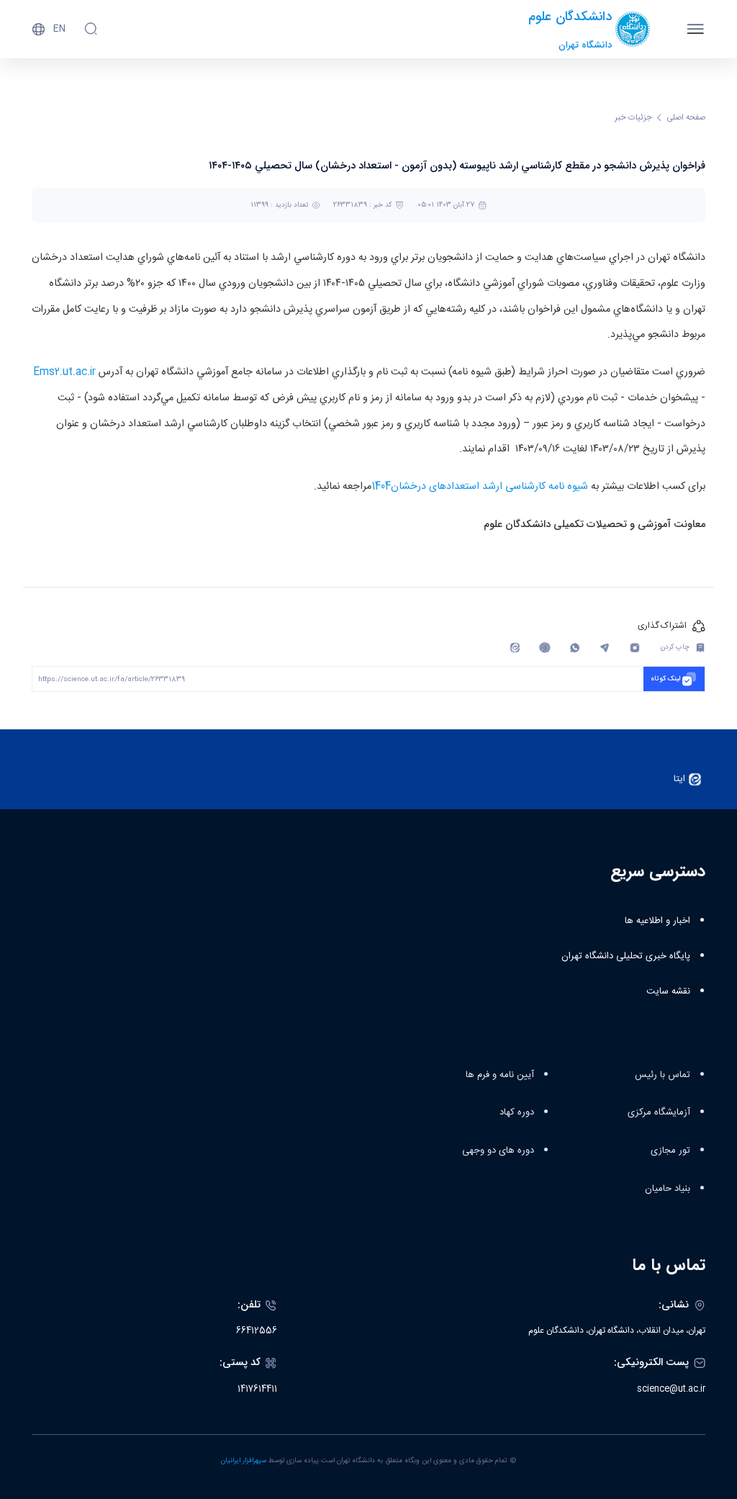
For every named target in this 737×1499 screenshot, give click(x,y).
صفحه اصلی (686, 118)
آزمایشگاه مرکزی (659, 1112)
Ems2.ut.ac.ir (64, 372)
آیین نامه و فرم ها (500, 1075)
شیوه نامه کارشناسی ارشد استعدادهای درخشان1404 (479, 486)
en (59, 29)
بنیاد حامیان (667, 1189)
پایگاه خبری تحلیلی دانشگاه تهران (625, 956)
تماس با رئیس (662, 1075)
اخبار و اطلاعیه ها (657, 921)
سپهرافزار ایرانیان (243, 1461)
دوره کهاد (516, 1112)
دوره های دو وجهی (498, 1150)
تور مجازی (670, 1150)
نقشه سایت (668, 991)
